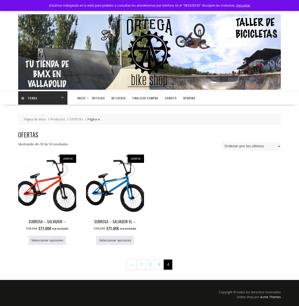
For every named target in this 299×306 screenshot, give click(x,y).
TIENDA (32, 98)
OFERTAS (189, 98)
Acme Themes (270, 297)
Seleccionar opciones (47, 240)
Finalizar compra (145, 98)
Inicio (81, 98)
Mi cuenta (118, 98)
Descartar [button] (243, 5)
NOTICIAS (98, 98)
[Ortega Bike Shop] (149, 88)
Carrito (171, 98)
